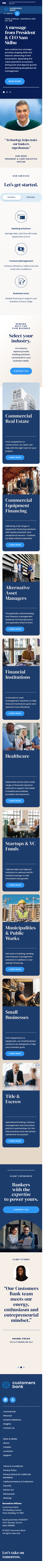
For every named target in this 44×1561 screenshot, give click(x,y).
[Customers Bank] (13, 9)
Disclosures (9, 1494)
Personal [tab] (31, 197)
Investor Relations (12, 1419)
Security (7, 1485)
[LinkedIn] (5, 1400)
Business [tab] (11, 197)
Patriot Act (8, 1489)
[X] (13, 1400)
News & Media (10, 1438)
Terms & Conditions (13, 1466)
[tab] (18, 1367)
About (6, 1443)
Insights (7, 1424)
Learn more (15, 1141)
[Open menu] (17, 13)
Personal (7, 1415)
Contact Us (21, 371)
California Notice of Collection (18, 1481)
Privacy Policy (9, 1470)
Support (7, 1455)
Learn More (15, 457)
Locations (8, 1451)
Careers (7, 1447)
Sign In (10, 14)
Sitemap (7, 1498)
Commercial (9, 1411)
